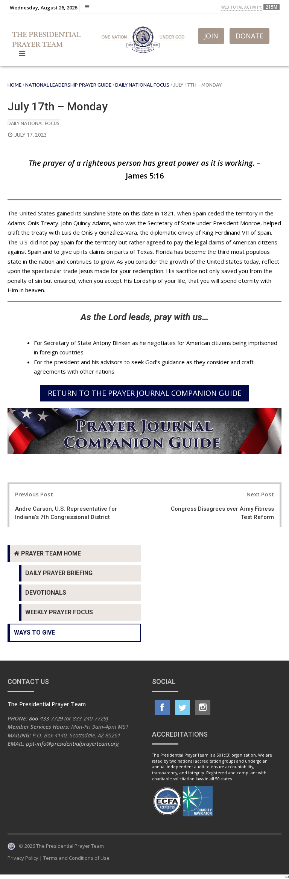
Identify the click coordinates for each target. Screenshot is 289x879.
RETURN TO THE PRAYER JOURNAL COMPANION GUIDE (145, 393)
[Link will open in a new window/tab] (162, 707)
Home (14, 84)
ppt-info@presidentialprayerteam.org (72, 743)
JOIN (211, 35)
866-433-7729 (46, 718)
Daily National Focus (142, 84)
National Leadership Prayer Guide (68, 84)
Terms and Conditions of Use (76, 858)
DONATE (249, 35)
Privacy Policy (23, 858)
